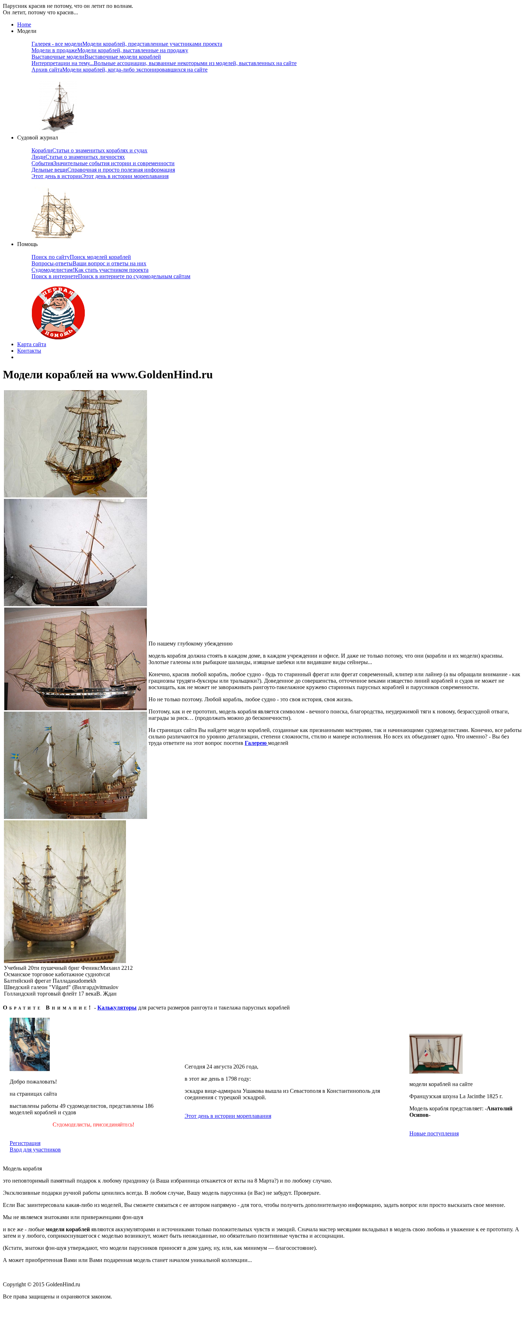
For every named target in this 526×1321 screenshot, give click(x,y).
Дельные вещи (103, 170)
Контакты (29, 351)
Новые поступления (434, 1133)
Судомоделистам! (89, 270)
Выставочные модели (96, 57)
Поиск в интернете (110, 276)
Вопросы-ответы (88, 263)
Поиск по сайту (81, 257)
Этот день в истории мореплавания (228, 1116)
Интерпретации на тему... (164, 63)
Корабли (89, 150)
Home (24, 24)
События (103, 163)
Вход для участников (35, 1149)
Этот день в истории (100, 176)
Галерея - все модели (126, 44)
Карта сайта (31, 344)
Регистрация (25, 1143)
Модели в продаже (109, 50)
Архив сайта (119, 70)
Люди (78, 157)
